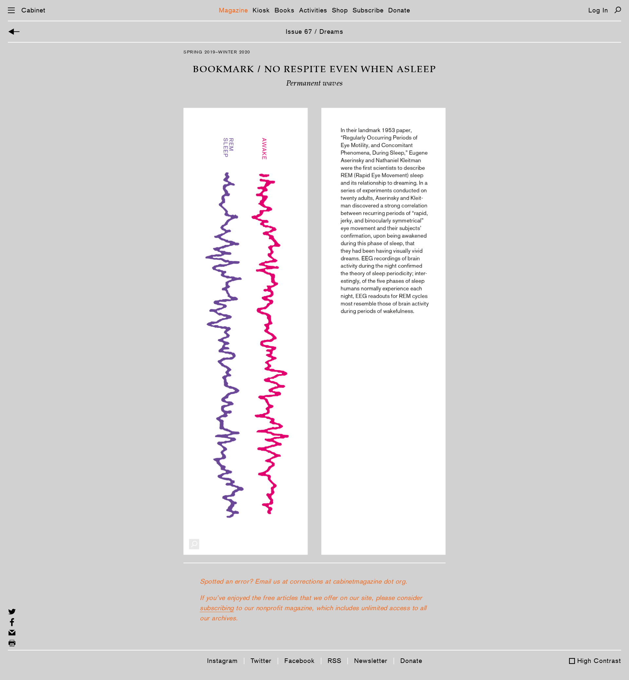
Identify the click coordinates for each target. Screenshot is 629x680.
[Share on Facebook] (12, 622)
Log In (598, 10)
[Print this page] (12, 643)
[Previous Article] (14, 31)
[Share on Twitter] (12, 612)
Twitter (261, 661)
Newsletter (371, 661)
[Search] (617, 10)
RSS (334, 661)
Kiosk (261, 10)
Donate (399, 10)
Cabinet (33, 10)
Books (285, 10)
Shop (340, 10)
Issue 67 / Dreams (314, 31)
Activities (313, 10)
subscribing (217, 608)
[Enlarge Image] (194, 544)
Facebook (299, 661)
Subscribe (368, 10)
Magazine (233, 10)
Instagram (222, 661)
